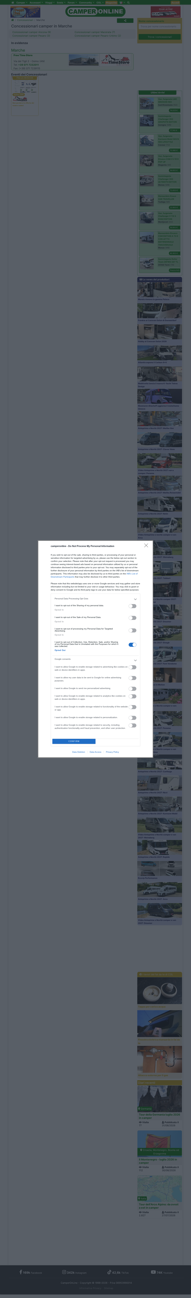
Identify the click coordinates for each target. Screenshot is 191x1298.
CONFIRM (74, 741)
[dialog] (95, 649)
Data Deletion (78, 752)
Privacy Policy (112, 752)
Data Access (95, 752)
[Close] (147, 546)
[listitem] (95, 599)
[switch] (132, 606)
